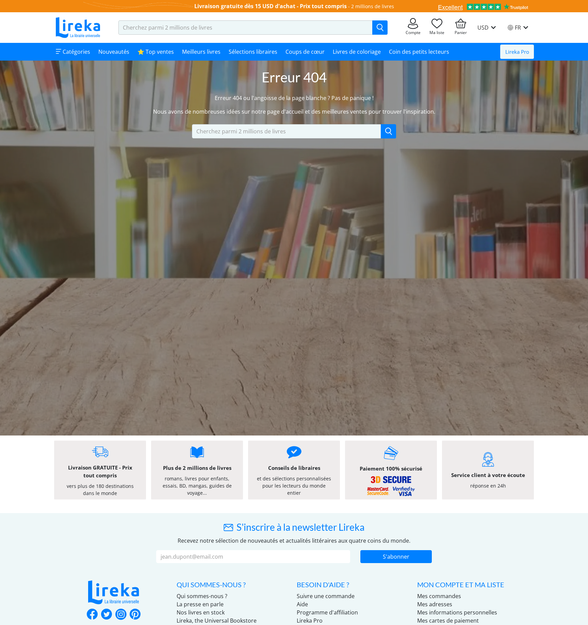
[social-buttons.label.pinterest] (135, 615)
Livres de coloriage (357, 51)
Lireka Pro (517, 51)
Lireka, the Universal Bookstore (217, 620)
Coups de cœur (305, 51)
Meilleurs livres (201, 51)
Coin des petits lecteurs (419, 51)
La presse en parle (200, 604)
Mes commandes (439, 596)
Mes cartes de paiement (448, 620)
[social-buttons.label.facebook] (92, 615)
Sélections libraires (253, 51)
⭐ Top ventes (155, 51)
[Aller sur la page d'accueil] (78, 27)
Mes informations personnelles (457, 612)
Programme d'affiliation (327, 612)
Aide (302, 604)
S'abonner (396, 556)
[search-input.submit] (380, 27)
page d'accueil (285, 111)
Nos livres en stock (201, 612)
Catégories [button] (75, 51)
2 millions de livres (372, 6)
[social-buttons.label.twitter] (106, 615)
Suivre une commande (326, 596)
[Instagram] (120, 615)
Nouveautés (113, 51)
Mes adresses (434, 604)
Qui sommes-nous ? (202, 596)
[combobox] (245, 27)
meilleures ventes (344, 111)
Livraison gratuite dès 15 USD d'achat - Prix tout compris (270, 6)
